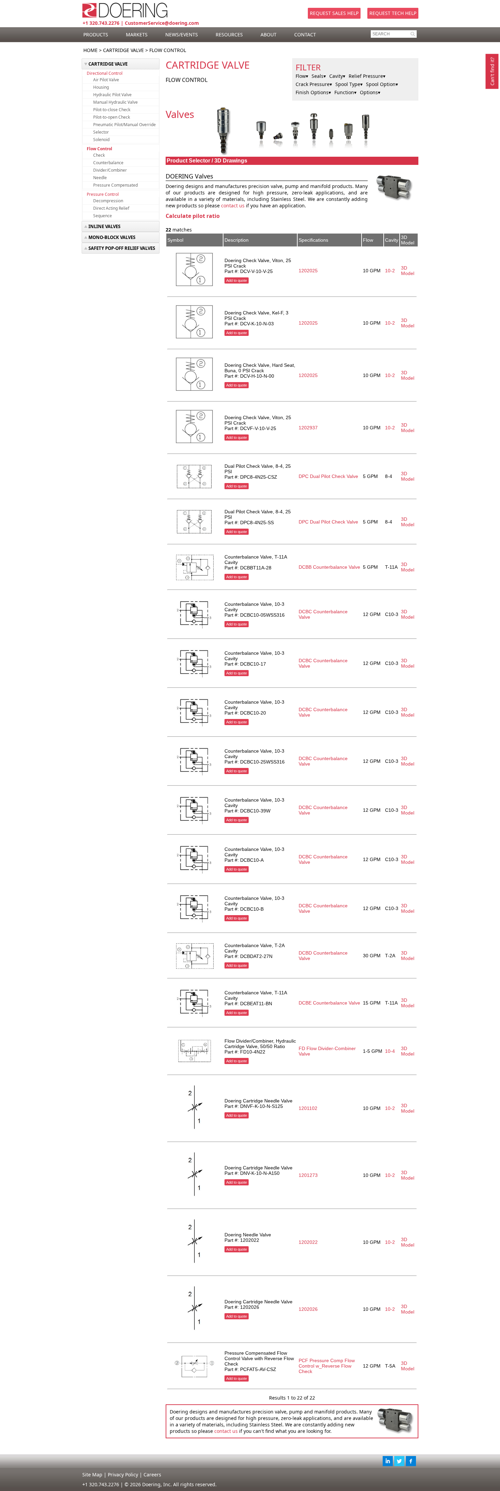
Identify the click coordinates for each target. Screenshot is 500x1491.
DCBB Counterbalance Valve (329, 567)
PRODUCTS (95, 34)
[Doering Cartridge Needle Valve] (194, 1131)
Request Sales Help (334, 13)
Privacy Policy (123, 1474)
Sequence (102, 216)
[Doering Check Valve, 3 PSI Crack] (194, 339)
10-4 (390, 1051)
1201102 (308, 1108)
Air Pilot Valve (106, 80)
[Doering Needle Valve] (194, 1265)
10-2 (390, 270)
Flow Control (99, 149)
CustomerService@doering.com (162, 23)
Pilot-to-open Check (111, 117)
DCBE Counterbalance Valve (329, 1003)
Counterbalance (108, 163)
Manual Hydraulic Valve (115, 102)
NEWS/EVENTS (181, 34)
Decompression (108, 201)
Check (99, 155)
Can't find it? (492, 71)
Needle (100, 178)
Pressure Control (103, 194)
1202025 (308, 270)
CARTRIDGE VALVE (123, 50)
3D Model (407, 270)
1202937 (308, 427)
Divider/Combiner (110, 170)
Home (90, 50)
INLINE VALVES (104, 226)
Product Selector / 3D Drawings (207, 161)
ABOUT (269, 34)
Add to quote (236, 280)
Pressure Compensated (115, 185)
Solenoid (101, 139)
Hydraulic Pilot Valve (112, 95)
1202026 (308, 1309)
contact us (233, 205)
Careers (152, 1474)
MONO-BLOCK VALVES (111, 237)
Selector (101, 132)
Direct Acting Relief (111, 208)
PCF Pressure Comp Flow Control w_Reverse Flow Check (327, 1366)
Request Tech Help (392, 13)
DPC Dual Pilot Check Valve (328, 476)
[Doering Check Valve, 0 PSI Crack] (194, 391)
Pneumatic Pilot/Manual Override (124, 124)
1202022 (308, 1242)
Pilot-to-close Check (111, 110)
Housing (101, 87)
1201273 (308, 1175)
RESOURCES (229, 34)
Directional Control (104, 73)
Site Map (92, 1474)
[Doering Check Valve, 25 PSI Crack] (194, 286)
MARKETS (137, 34)
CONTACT (305, 34)
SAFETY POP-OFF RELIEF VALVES (121, 248)
